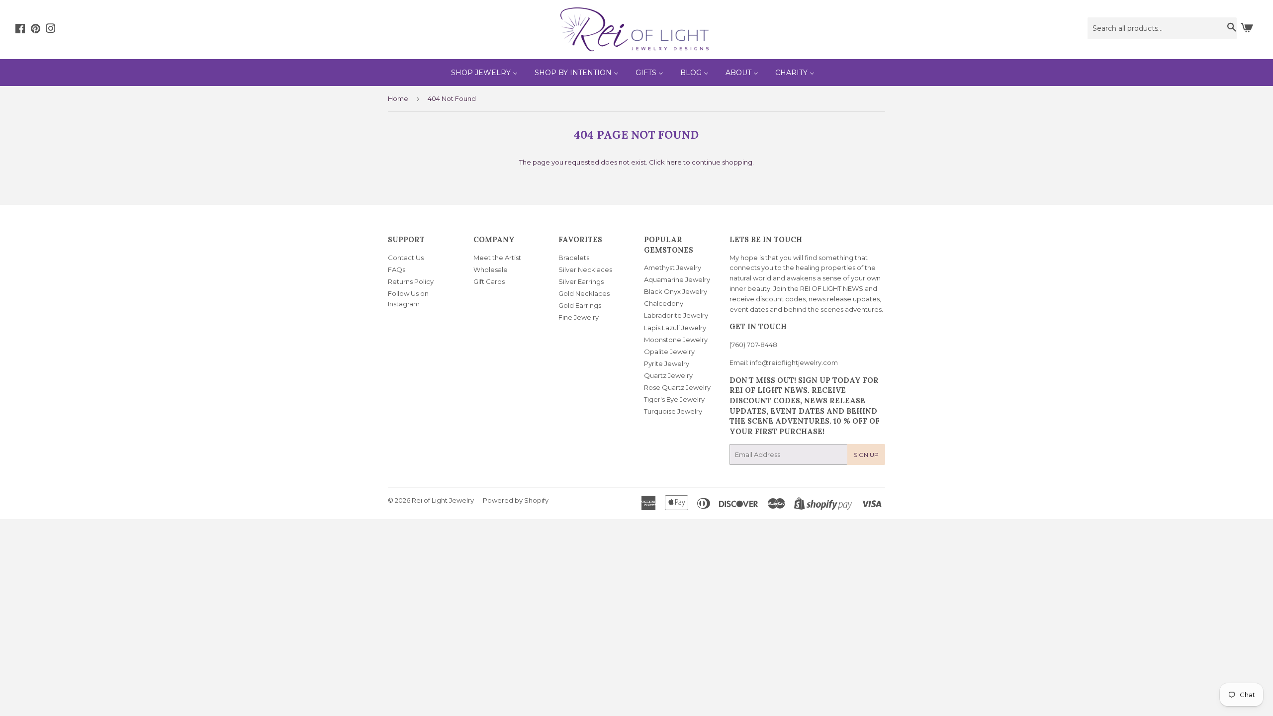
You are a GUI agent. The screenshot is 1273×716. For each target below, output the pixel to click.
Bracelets (573, 258)
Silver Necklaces (585, 269)
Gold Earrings (579, 305)
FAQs (396, 269)
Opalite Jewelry (669, 352)
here (674, 162)
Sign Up (866, 454)
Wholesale (490, 269)
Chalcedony (663, 303)
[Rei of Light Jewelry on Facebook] (20, 30)
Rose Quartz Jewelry (677, 387)
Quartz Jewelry (668, 375)
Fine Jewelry (578, 317)
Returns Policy (411, 281)
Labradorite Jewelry (676, 315)
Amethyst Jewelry (672, 267)
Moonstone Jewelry (676, 340)
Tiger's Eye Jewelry (674, 399)
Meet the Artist (497, 258)
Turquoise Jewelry (673, 411)
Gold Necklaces (584, 293)
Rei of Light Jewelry (443, 500)
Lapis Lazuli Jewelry (675, 328)
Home (398, 98)
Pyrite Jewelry (666, 363)
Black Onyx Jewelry (675, 291)
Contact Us (406, 258)
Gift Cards (489, 281)
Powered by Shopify (515, 500)
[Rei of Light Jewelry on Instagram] (51, 30)
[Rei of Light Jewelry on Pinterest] (35, 30)
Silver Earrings (581, 281)
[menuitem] (484, 72)
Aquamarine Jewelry (677, 279)
